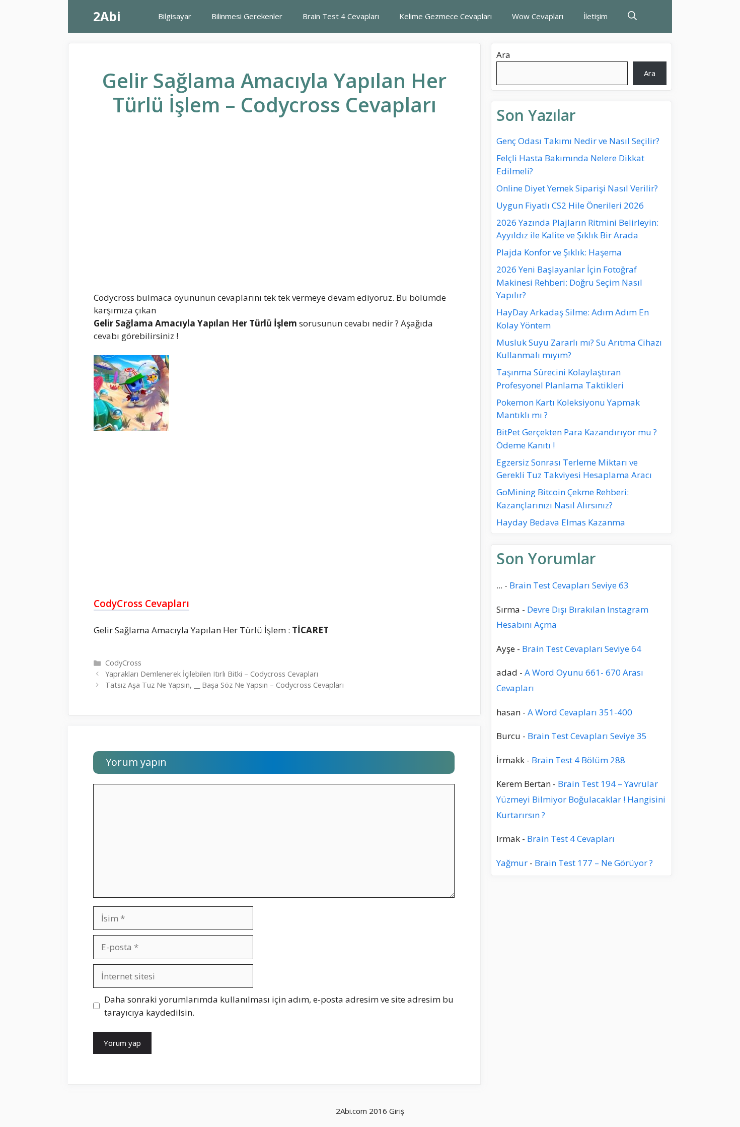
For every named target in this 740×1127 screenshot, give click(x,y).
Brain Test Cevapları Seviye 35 (587, 736)
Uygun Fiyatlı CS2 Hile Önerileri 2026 (570, 205)
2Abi (107, 16)
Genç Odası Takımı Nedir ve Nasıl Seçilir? (577, 141)
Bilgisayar (174, 16)
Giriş (396, 1111)
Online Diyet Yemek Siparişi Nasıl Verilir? (577, 188)
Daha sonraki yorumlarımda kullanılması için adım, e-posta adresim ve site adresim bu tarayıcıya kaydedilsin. (279, 1005)
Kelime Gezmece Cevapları (445, 16)
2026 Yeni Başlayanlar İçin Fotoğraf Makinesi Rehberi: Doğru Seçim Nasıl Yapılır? (569, 282)
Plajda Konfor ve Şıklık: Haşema (559, 252)
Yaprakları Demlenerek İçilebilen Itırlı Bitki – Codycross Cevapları (211, 674)
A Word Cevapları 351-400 (580, 712)
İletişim (595, 16)
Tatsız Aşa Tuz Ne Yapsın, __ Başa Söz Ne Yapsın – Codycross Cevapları (224, 685)
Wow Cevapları (537, 16)
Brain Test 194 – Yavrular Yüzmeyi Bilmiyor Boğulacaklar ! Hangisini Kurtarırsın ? (580, 799)
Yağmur (512, 863)
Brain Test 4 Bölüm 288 (578, 760)
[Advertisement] (274, 212)
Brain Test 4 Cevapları (341, 16)
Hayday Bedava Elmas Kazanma (560, 522)
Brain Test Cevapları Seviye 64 (581, 648)
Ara (503, 54)
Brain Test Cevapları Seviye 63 (569, 585)
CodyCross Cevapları (141, 603)
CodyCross (123, 663)
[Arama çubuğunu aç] (632, 16)
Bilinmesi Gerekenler (246, 16)
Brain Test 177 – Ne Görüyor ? (594, 863)
